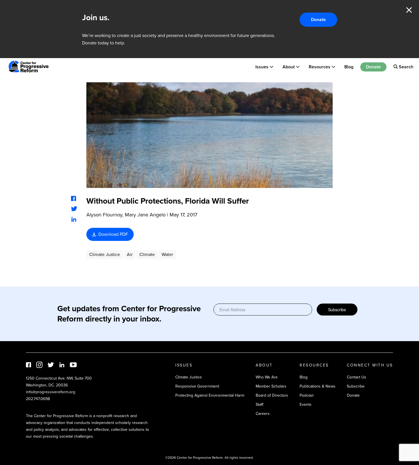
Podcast (307, 395)
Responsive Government (197, 386)
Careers (263, 414)
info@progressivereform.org (50, 392)
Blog (348, 66)
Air (130, 254)
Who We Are (267, 377)
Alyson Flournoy (104, 214)
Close (409, 10)
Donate (318, 19)
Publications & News (317, 386)
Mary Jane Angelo (145, 214)
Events (306, 404)
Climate (147, 254)
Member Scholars (271, 386)
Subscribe (337, 309)
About (288, 66)
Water (167, 254)
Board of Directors (272, 395)
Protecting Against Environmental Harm (209, 395)
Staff (259, 404)
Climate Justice (104, 254)
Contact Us (356, 377)
